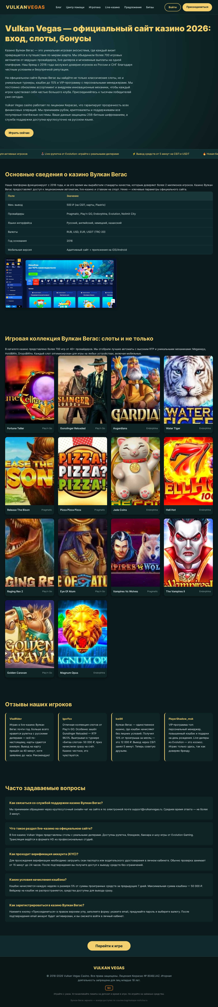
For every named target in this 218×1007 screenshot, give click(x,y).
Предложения (133, 7)
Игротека (95, 7)
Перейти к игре (109, 946)
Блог (58, 7)
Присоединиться (197, 6)
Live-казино (112, 7)
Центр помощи (75, 7)
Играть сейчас (19, 132)
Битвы (150, 7)
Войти (173, 7)
